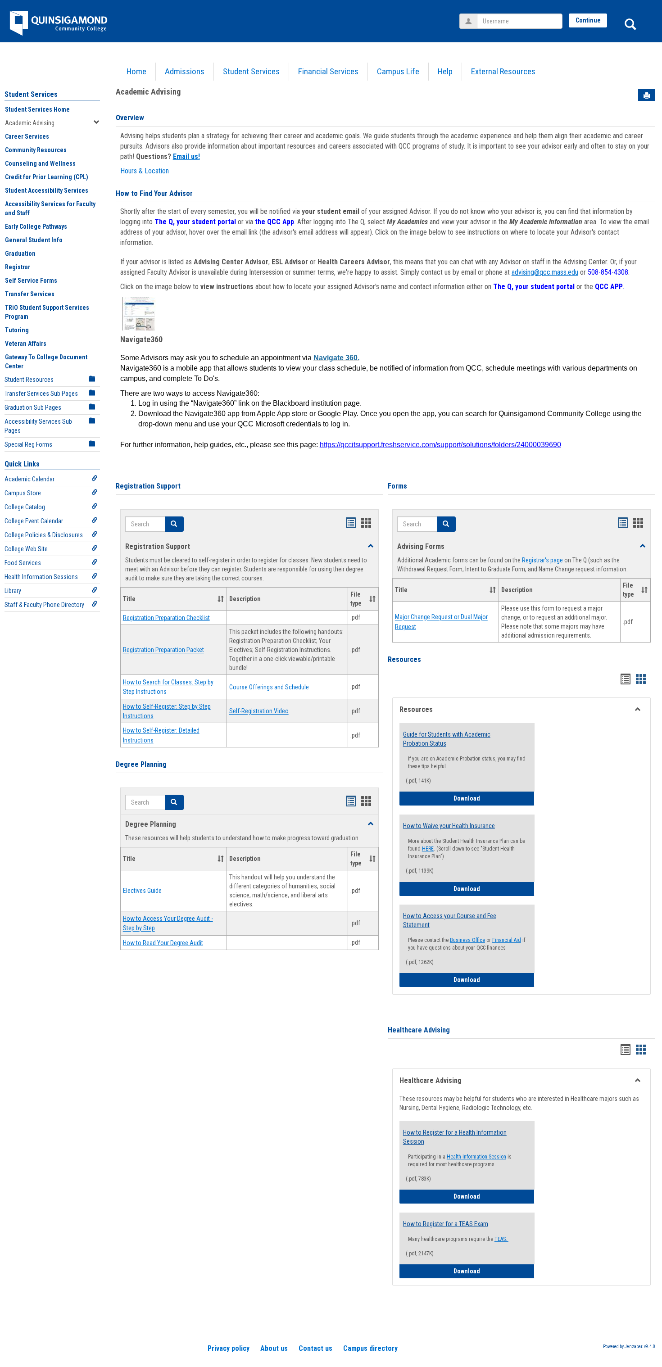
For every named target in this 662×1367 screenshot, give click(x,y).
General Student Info (34, 240)
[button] (174, 524)
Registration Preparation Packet (163, 650)
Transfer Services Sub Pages (41, 393)
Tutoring (17, 330)
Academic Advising (29, 123)
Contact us (315, 1348)
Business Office (467, 940)
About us (274, 1348)
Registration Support (148, 486)
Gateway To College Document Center (46, 361)
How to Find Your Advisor (154, 193)
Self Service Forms (31, 280)
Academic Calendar (29, 479)
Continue (588, 20)
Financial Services (328, 71)
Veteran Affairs (25, 343)
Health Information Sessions (41, 576)
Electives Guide (142, 891)
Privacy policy (228, 1348)
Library (13, 590)
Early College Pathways (36, 226)
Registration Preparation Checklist (166, 617)
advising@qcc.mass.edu (545, 272)
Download (494, 798)
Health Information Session (476, 1157)
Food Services (23, 562)
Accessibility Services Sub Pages (38, 426)
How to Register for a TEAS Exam (445, 1223)
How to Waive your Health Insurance (449, 825)
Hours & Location (144, 171)
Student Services (251, 71)
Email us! (186, 156)
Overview (130, 117)
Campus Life (398, 71)
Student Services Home (37, 109)
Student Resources (29, 379)
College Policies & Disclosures (44, 535)
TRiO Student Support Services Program (47, 312)
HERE (428, 849)
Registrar (17, 267)
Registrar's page (542, 560)
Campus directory (370, 1348)
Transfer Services (29, 294)
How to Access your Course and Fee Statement (449, 920)
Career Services (27, 136)
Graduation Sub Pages (33, 407)
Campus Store (23, 493)
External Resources (503, 71)
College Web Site (26, 548)
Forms (397, 486)
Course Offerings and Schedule (269, 687)
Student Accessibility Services (46, 190)
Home (136, 71)
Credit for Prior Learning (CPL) (46, 177)
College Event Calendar (34, 521)
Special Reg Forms (28, 444)
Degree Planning (141, 764)
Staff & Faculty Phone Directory (44, 604)
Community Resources (36, 150)
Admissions (184, 71)
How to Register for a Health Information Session (455, 1137)
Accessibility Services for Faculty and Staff (50, 208)
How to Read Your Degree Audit (163, 942)
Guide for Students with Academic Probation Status (446, 739)
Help (445, 71)
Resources (404, 659)
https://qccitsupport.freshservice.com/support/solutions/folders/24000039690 (440, 444)
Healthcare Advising (419, 1030)
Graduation (20, 253)
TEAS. (501, 1239)
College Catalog (25, 507)
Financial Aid (506, 940)
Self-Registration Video (259, 711)
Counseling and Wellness (40, 163)
